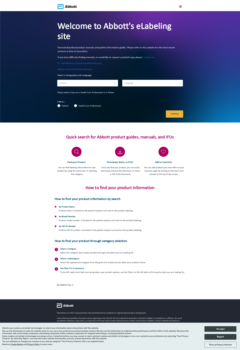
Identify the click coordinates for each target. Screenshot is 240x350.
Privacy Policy (33, 344)
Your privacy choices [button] (220, 345)
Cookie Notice (16, 344)
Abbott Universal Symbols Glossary (75, 69)
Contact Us (148, 57)
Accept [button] (220, 329)
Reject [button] (220, 337)
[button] (180, 6)
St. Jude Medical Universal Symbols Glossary (80, 63)
